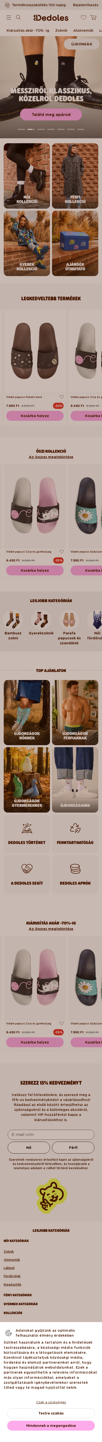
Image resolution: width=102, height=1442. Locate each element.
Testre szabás (51, 1413)
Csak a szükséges (51, 1402)
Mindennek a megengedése (51, 1426)
